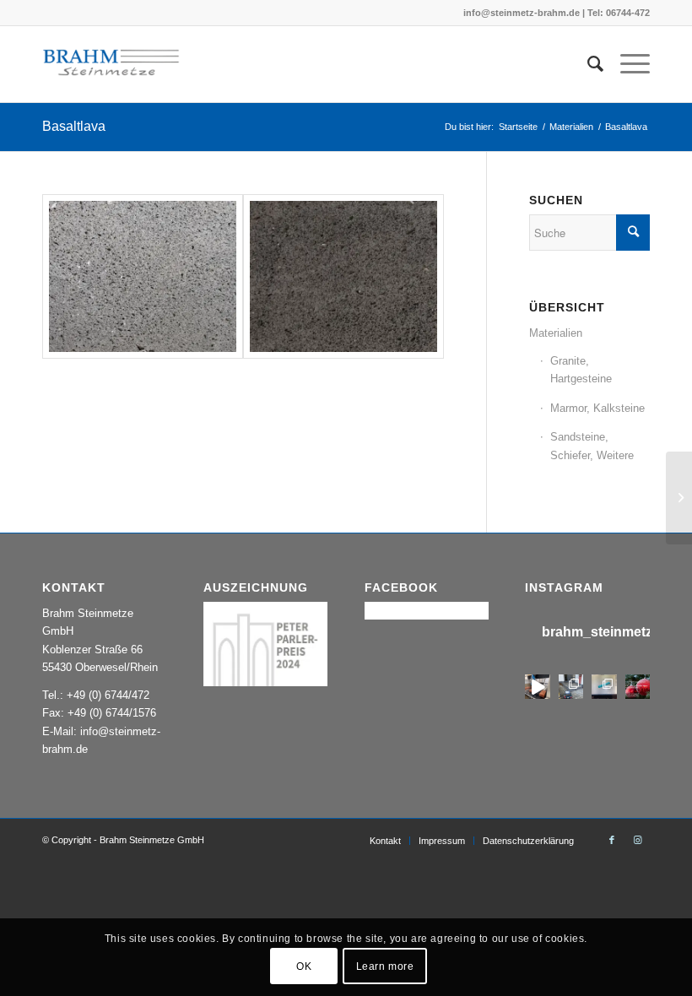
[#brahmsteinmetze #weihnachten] (637, 686)
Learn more (385, 966)
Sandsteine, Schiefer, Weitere (592, 445)
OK (303, 966)
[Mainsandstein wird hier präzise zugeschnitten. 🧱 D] (537, 686)
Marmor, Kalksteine (597, 408)
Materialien (555, 333)
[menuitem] (586, 64)
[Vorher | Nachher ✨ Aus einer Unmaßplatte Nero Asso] (571, 686)
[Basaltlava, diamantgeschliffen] (142, 276)
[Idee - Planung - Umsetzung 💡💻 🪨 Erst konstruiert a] (604, 686)
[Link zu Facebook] (611, 840)
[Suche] (586, 64)
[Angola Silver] (679, 498)
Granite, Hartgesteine (581, 370)
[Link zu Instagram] (637, 840)
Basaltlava (73, 126)
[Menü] (626, 64)
